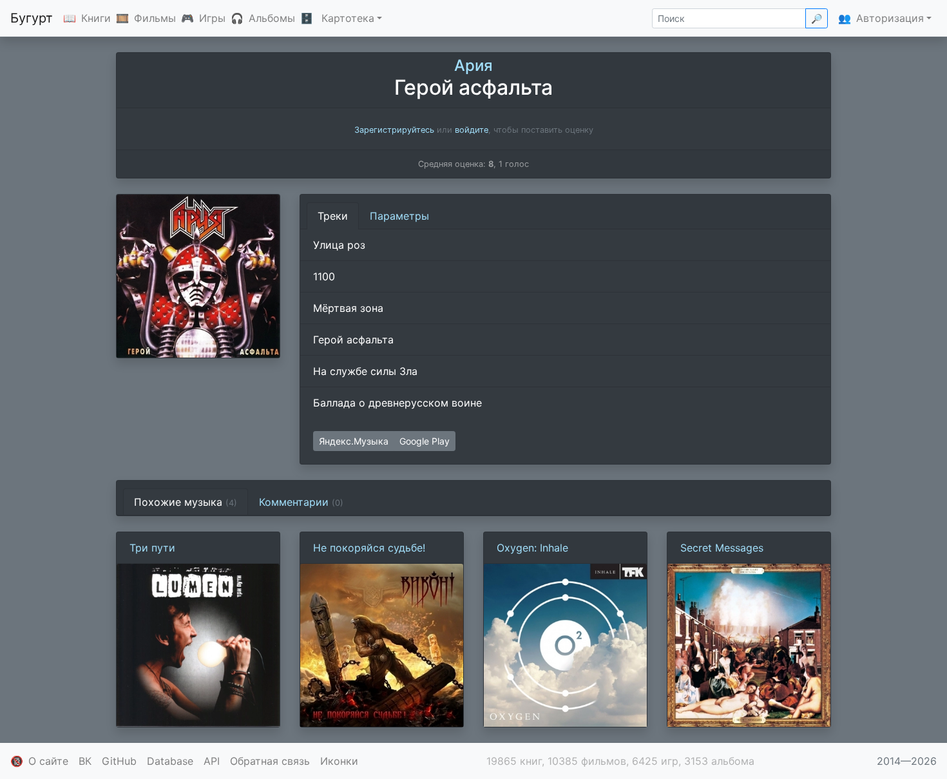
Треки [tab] (333, 215)
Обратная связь (270, 761)
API (212, 761)
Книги (96, 18)
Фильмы (155, 18)
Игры (212, 18)
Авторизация (890, 18)
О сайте (48, 761)
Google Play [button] (424, 441)
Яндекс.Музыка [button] (353, 441)
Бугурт (31, 18)
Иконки (339, 761)
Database (170, 761)
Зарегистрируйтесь (394, 130)
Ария (473, 65)
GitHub (119, 761)
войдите (471, 130)
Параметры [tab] (399, 215)
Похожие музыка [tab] (185, 501)
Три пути (152, 547)
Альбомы (272, 18)
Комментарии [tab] (301, 501)
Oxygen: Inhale (532, 547)
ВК (85, 761)
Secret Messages (721, 547)
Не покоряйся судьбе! (369, 547)
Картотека (347, 18)
